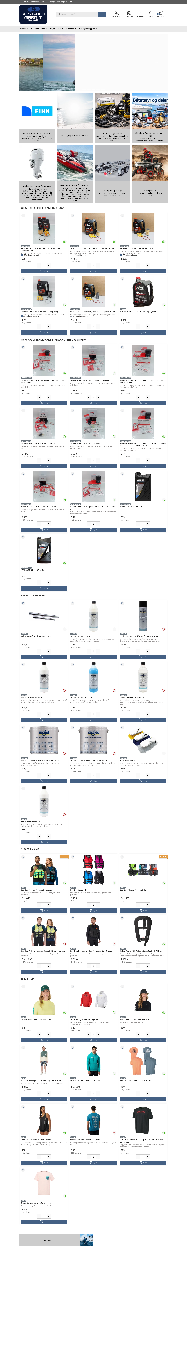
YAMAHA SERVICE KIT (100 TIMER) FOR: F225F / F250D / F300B (93, 508)
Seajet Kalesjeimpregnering (132, 697)
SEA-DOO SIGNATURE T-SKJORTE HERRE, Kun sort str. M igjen (141, 1141)
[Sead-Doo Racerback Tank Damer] (44, 1120)
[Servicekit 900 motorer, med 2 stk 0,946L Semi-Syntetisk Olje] (44, 228)
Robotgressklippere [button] (87, 28)
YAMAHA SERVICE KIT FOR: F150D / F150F (87, 443)
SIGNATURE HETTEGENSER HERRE (85, 1080)
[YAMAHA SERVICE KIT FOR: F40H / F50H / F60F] (93, 360)
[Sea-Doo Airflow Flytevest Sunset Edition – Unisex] (44, 931)
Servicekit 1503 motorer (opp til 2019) (136, 248)
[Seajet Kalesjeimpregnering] (143, 677)
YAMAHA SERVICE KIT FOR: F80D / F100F (38, 443)
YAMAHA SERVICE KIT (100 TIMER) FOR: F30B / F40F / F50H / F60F (43, 381)
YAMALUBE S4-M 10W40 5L (32, 570)
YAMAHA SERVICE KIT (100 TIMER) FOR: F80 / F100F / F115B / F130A (142, 381)
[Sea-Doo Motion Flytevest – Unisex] (44, 870)
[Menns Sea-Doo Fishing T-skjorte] (93, 1120)
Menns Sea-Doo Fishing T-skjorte (85, 1140)
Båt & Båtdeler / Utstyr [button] (44, 28)
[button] (30, 62)
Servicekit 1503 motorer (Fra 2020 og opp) (39, 312)
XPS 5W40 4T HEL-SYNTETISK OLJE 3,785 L (138, 312)
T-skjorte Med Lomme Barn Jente (36, 1203)
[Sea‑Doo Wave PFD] (93, 870)
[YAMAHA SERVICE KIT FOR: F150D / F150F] (93, 423)
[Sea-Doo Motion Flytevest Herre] (143, 870)
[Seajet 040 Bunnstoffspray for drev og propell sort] (143, 616)
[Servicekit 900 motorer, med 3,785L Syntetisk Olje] (93, 228)
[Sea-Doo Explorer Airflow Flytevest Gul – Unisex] (93, 931)
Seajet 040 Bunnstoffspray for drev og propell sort (142, 636)
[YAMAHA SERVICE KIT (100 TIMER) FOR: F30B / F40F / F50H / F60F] (44, 360)
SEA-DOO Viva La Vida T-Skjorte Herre (136, 1080)
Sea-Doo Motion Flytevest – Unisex (36, 890)
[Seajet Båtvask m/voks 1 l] (93, 677)
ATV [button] (59, 28)
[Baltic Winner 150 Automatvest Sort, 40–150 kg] (143, 931)
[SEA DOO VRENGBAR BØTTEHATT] (143, 999)
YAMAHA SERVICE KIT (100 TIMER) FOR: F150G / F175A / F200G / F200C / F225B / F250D (143, 444)
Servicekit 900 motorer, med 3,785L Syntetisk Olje (92, 248)
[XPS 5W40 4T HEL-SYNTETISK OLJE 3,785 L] (143, 291)
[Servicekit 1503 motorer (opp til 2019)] (143, 228)
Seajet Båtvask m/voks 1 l (81, 697)
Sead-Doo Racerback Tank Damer (36, 1140)
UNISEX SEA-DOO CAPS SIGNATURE (36, 1019)
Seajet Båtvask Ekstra (80, 636)
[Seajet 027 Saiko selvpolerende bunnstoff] (93, 740)
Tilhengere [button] (70, 28)
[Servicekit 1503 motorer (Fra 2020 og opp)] (44, 291)
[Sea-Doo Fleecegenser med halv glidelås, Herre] (44, 1060)
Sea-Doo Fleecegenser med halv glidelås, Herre (41, 1080)
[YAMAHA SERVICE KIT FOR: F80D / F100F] (44, 423)
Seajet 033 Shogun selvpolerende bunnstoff (40, 760)
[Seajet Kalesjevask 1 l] (44, 801)
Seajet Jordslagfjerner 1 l (32, 697)
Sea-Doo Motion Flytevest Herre (134, 890)
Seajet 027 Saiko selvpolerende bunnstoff (88, 760)
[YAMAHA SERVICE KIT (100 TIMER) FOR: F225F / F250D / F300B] (93, 486)
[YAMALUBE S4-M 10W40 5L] (44, 550)
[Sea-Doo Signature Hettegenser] (93, 999)
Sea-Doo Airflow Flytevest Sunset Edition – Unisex (43, 951)
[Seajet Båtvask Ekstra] (93, 616)
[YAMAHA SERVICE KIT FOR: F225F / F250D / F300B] (44, 486)
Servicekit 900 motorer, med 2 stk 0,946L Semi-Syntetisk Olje (41, 249)
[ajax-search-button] (102, 14)
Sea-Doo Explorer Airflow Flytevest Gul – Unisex (91, 951)
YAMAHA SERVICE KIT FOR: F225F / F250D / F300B (42, 507)
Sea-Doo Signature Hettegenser (84, 1019)
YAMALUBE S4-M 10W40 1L (131, 507)
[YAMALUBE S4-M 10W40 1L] (143, 486)
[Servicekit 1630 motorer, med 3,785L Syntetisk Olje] (93, 291)
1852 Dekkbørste (127, 760)
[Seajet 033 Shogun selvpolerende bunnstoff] (44, 740)
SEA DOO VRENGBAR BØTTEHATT (134, 1019)
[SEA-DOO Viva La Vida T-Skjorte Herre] (143, 1060)
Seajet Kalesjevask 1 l (30, 821)
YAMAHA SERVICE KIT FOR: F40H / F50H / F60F (89, 380)
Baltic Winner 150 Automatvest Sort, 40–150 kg (141, 951)
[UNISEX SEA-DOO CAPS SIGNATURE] (44, 999)
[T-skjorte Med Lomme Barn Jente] (44, 1183)
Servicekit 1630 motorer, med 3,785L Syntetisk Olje (92, 312)
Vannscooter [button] (25, 28)
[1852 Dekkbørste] (143, 740)
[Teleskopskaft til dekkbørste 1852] (44, 616)
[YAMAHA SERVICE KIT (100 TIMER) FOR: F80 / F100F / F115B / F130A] (143, 360)
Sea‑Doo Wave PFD (78, 890)
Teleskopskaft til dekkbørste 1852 (36, 636)
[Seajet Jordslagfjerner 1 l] (44, 677)
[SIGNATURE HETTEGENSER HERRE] (93, 1060)
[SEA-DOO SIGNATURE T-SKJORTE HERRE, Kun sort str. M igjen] (143, 1120)
